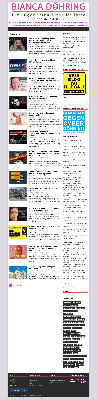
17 (49, 82)
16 (47, 192)
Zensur (76, 367)
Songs (81, 361)
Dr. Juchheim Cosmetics (70, 319)
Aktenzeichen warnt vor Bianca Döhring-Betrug (42, 61)
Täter (65, 367)
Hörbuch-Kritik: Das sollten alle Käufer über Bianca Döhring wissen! (44, 173)
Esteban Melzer (42, 137)
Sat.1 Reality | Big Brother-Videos (57, 380)
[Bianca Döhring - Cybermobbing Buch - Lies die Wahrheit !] (48, 20)
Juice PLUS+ (82, 336)
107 (47, 44)
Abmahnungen (67, 302)
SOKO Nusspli (41, 230)
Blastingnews (77, 302)
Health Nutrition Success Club (72, 333)
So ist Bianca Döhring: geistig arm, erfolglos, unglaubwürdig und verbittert (45, 79)
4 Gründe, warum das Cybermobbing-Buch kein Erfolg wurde (43, 97)
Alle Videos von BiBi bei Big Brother (57, 379)
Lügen (77, 339)
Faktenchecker (41, 64)
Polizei (75, 353)
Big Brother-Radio (33, 380)
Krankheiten (67, 339)
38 (45, 117)
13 (45, 175)
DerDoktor (41, 44)
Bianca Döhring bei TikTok (55, 383)
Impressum (12, 382)
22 (46, 270)
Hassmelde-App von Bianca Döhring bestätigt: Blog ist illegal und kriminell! (43, 248)
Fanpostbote (43, 82)
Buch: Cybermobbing (69, 308)
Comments (12, 380)
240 (47, 230)
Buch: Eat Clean (80, 308)
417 (48, 64)
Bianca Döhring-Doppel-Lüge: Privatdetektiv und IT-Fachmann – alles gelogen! (44, 133)
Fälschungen (67, 328)
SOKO (65, 361)
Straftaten (80, 364)
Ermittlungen (67, 325)
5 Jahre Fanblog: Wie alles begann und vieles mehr (44, 268)
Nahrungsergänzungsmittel (71, 347)
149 (49, 100)
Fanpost (82, 325)
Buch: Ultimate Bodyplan (70, 311)
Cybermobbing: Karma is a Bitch (72, 316)
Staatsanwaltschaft (69, 364)
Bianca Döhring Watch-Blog (35, 385)
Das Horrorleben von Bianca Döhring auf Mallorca (75, 65)
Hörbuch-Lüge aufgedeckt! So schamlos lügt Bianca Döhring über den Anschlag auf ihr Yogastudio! (44, 153)
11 (47, 252)
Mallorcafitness (68, 344)
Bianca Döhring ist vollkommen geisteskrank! (41, 114)
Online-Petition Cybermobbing (72, 350)
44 (48, 137)
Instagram (74, 336)
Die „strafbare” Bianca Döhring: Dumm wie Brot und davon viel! (44, 209)
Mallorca (74, 342)
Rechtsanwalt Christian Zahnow (72, 356)
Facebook (75, 325)
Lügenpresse (67, 342)
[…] (36, 55)
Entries (12, 379)
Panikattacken (67, 353)
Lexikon (28, 29)
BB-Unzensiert (32, 383)
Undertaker (41, 270)
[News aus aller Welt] (18, 391)
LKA (73, 339)
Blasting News (32, 379)
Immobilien (66, 336)
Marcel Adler (78, 344)
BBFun (30, 382)
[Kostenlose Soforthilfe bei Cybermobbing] (78, 382)
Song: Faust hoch (73, 361)
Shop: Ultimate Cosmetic (77, 359)
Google (74, 330)
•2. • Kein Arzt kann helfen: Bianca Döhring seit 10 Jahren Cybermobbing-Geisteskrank (42, 40)
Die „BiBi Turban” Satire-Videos (56, 382)
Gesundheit (67, 330)
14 (47, 157)
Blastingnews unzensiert (70, 305)
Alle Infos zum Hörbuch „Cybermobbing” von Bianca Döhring (44, 227)
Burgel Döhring (68, 313)
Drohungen (81, 319)
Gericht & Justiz (77, 328)
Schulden (66, 359)
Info (20, 29)
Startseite (12, 29)
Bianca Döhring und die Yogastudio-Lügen (43, 189)
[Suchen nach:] (75, 103)
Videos (70, 367)
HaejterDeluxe (41, 252)
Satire (84, 356)
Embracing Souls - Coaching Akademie (73, 322)
